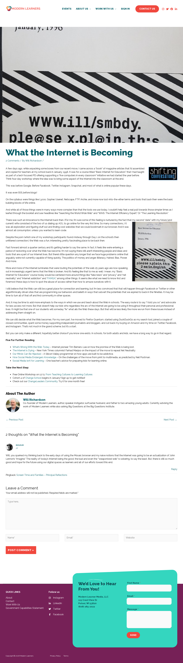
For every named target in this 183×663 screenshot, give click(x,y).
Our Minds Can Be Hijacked (27, 354)
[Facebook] (171, 9)
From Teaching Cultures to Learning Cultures (69, 374)
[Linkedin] (176, 9)
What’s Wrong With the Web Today (31, 347)
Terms (65, 656)
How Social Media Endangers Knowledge (34, 357)
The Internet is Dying (23, 350)
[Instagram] (163, 9)
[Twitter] (167, 9)
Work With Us (13, 604)
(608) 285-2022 (86, 606)
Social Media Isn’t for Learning (28, 360)
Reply (174, 469)
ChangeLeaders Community (42, 381)
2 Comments (12, 160)
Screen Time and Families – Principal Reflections (41, 475)
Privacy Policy (55, 656)
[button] (89, 9)
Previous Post (14, 419)
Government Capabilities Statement (25, 608)
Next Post (170, 419)
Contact (10, 601)
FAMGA (51, 278)
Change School (33, 378)
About (9, 597)
